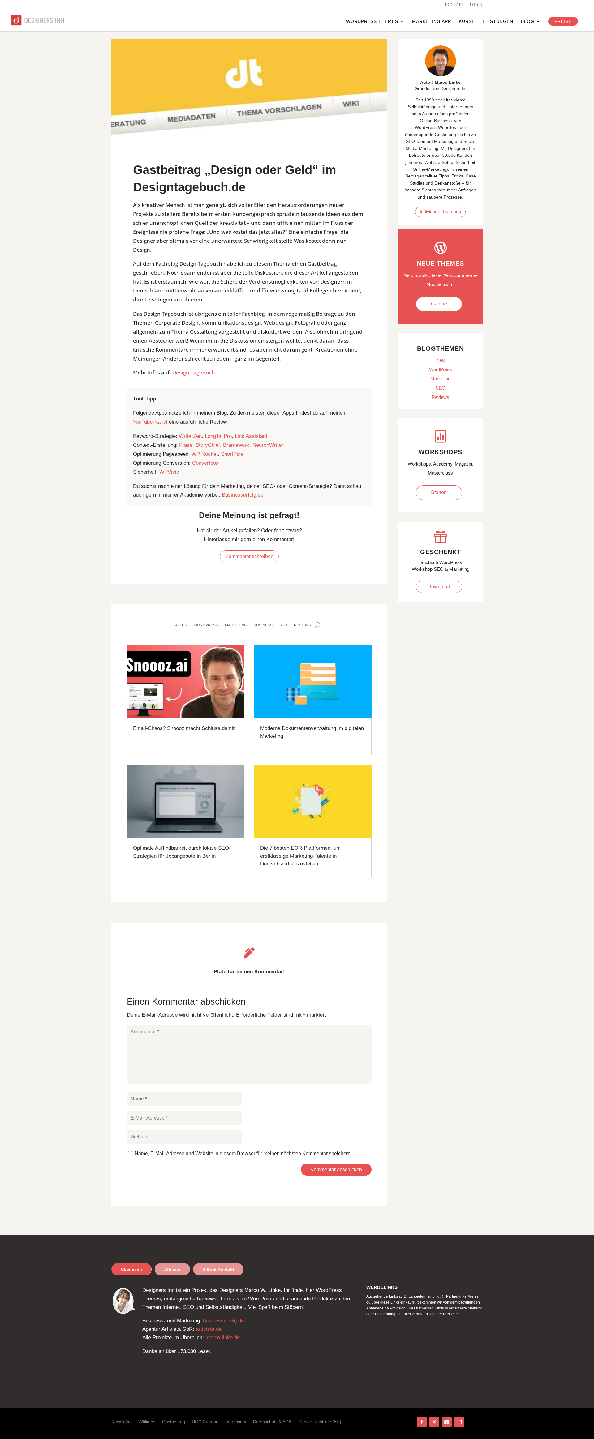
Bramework (236, 445)
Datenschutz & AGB (272, 1422)
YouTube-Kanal (150, 422)
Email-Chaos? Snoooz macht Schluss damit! (184, 728)
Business (263, 625)
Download (439, 586)
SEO (283, 625)
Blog (527, 21)
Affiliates (147, 1422)
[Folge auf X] (434, 1422)
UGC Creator (204, 1422)
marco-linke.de (222, 1337)
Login (476, 5)
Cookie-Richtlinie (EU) (319, 1422)
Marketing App (431, 21)
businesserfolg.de (223, 1321)
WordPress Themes (372, 21)
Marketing (236, 625)
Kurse (467, 21)
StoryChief (208, 445)
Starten (439, 492)
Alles (181, 625)
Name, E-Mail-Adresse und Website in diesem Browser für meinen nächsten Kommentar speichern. (243, 1153)
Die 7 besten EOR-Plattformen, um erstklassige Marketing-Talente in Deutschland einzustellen (300, 856)
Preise (563, 21)
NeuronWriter (267, 445)
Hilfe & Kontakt (218, 1269)
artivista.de (209, 1329)
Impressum (235, 1422)
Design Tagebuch (193, 372)
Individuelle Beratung (440, 211)
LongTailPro (218, 436)
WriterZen (190, 436)
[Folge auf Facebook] (422, 1422)
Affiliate (172, 1269)
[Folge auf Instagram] (459, 1422)
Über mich (131, 1269)
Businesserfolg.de (242, 495)
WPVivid (169, 472)
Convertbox (205, 463)
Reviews (302, 625)
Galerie (439, 303)
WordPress (206, 625)
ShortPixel (233, 454)
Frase (185, 445)
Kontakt (454, 5)
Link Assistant (251, 436)
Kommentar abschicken (336, 1169)
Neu (440, 360)
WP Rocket (205, 454)
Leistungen (498, 21)
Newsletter (121, 1422)
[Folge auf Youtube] (447, 1422)
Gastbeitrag (173, 1422)
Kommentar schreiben (249, 556)
